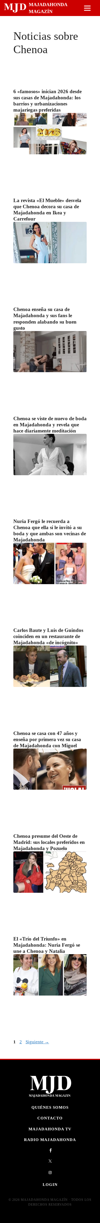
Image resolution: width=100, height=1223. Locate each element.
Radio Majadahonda (50, 1139)
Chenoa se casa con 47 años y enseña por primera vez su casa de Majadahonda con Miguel (47, 739)
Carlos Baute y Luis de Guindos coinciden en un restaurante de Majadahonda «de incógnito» (48, 636)
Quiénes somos (50, 1107)
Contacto (50, 1118)
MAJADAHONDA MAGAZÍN (48, 8)
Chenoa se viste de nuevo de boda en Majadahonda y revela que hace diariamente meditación (50, 425)
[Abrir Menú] (87, 8)
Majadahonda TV (50, 1129)
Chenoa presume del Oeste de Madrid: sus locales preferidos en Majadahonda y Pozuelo (49, 842)
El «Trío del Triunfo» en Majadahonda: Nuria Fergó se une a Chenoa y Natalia (46, 945)
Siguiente (37, 1041)
